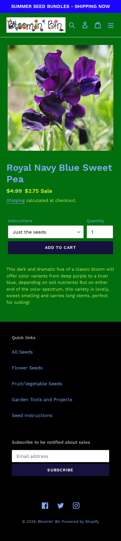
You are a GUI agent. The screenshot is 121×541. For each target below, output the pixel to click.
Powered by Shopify (80, 521)
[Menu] (110, 25)
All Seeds (22, 352)
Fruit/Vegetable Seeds (37, 383)
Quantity (95, 220)
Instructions (20, 220)
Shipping (15, 200)
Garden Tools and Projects (42, 399)
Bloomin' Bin (49, 521)
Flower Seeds (27, 368)
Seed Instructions (32, 415)
